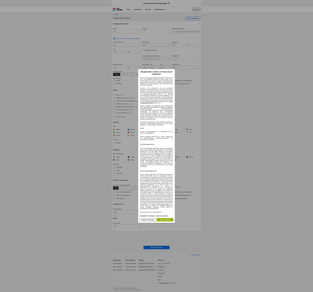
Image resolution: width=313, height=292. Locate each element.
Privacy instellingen (147, 220)
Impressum (152, 216)
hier (159, 103)
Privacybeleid (143, 216)
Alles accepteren (165, 220)
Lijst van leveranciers (162, 216)
